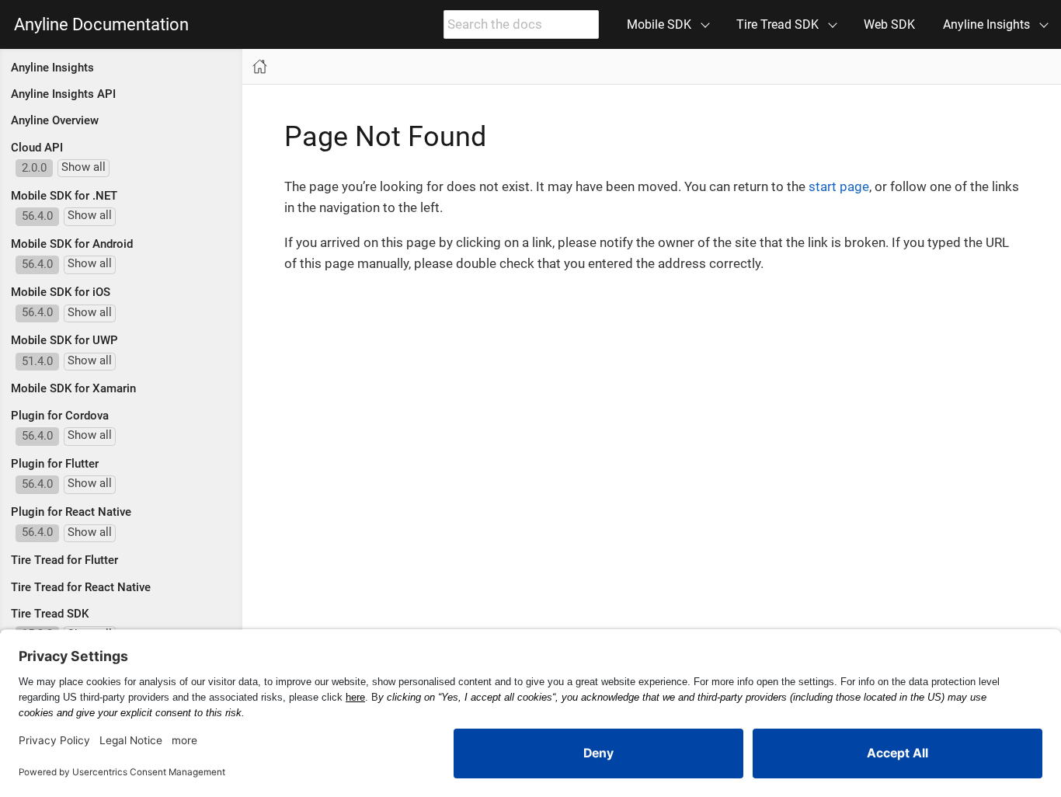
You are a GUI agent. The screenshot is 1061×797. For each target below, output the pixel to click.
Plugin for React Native (71, 512)
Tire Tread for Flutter (64, 560)
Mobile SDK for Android (72, 244)
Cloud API (37, 148)
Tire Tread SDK (50, 614)
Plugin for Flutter (55, 464)
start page (839, 186)
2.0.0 (34, 168)
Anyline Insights (52, 68)
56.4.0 (37, 216)
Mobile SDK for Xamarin (73, 388)
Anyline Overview (55, 120)
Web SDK (889, 24)
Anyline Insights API (63, 94)
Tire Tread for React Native (81, 587)
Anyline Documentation (101, 24)
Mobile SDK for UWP (64, 340)
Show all (83, 167)
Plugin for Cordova (60, 416)
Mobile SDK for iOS (60, 292)
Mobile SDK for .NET (64, 196)
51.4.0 (37, 361)
